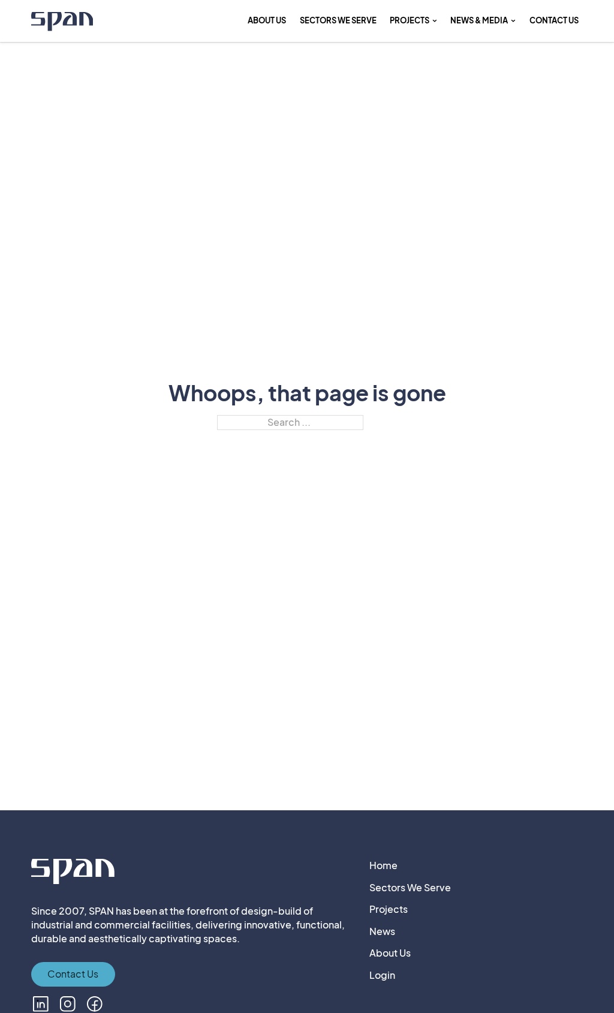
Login (382, 975)
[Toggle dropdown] (434, 21)
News (382, 931)
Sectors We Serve (410, 888)
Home (383, 865)
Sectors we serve (338, 20)
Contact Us (554, 20)
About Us (267, 20)
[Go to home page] (62, 23)
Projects (388, 909)
